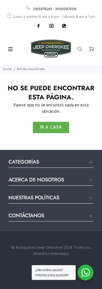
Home (7, 69)
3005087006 (65, 9)
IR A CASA (51, 127)
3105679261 (42, 9)
